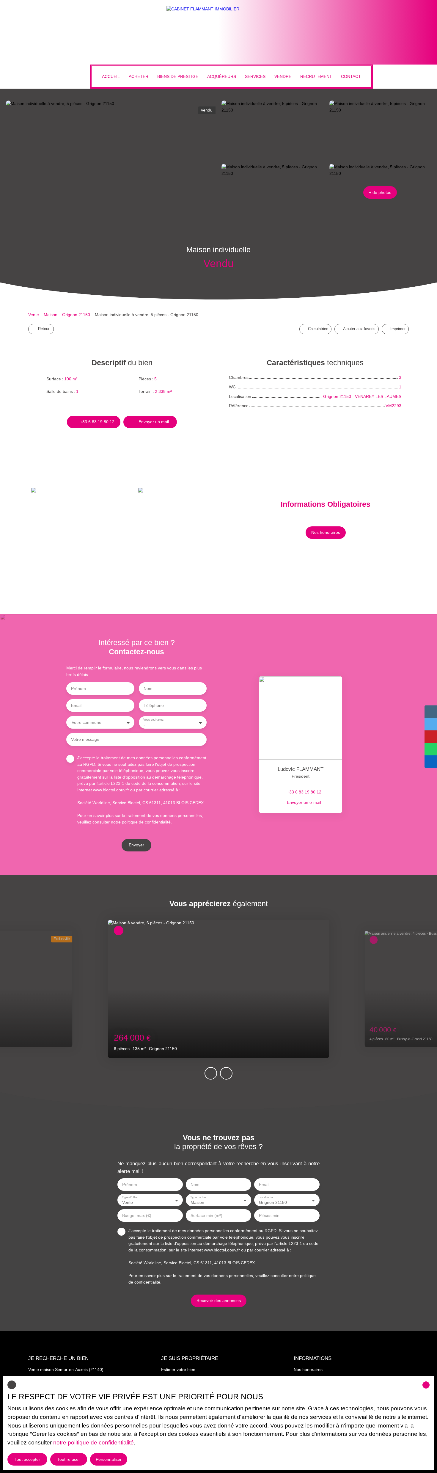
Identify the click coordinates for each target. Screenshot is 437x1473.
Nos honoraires (308, 1369)
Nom (148, 688)
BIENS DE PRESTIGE (177, 76)
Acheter (138, 76)
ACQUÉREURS (221, 76)
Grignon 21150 (76, 314)
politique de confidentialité (146, 822)
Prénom (78, 688)
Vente (33, 314)
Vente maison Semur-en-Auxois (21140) (65, 1369)
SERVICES (255, 76)
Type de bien (198, 1197)
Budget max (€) (136, 1215)
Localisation (266, 1197)
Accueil (111, 76)
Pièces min (269, 1215)
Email (76, 705)
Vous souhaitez (153, 719)
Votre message (85, 739)
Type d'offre (130, 1197)
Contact (351, 76)
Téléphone (154, 705)
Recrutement (316, 76)
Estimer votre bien (178, 1369)
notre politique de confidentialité (93, 1442)
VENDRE (282, 76)
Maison (50, 314)
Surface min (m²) (206, 1215)
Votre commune (86, 722)
